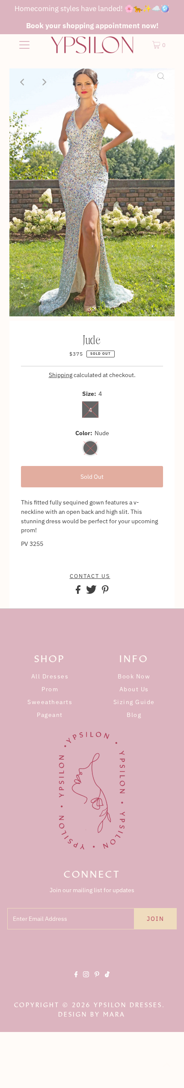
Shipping (60, 375)
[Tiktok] (107, 981)
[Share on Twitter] (92, 592)
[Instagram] (86, 981)
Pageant (50, 715)
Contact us (90, 576)
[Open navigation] (25, 45)
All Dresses (50, 676)
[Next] (44, 82)
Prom (50, 689)
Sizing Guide (134, 702)
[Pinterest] (96, 981)
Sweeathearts (49, 702)
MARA (114, 1014)
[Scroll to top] (166, 1070)
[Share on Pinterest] (105, 592)
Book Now (134, 676)
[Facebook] (76, 981)
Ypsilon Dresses (128, 1005)
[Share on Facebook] (79, 592)
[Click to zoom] (160, 82)
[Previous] (23, 82)
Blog (134, 715)
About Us (134, 689)
